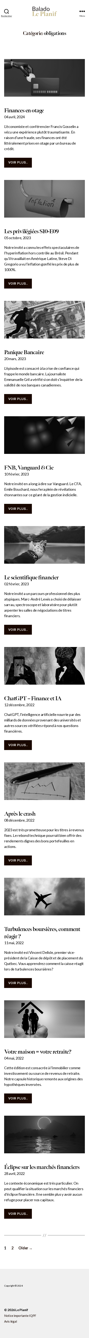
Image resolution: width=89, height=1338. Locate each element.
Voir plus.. (18, 162)
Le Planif (21, 1310)
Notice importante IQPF (20, 1315)
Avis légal (10, 1321)
